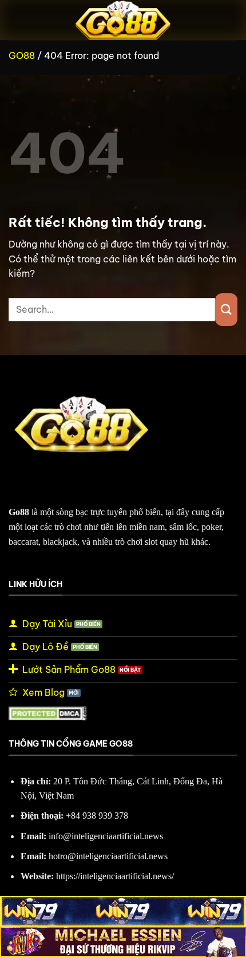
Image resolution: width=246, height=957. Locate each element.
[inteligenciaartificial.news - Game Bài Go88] (123, 20)
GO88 (22, 55)
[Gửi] (226, 309)
